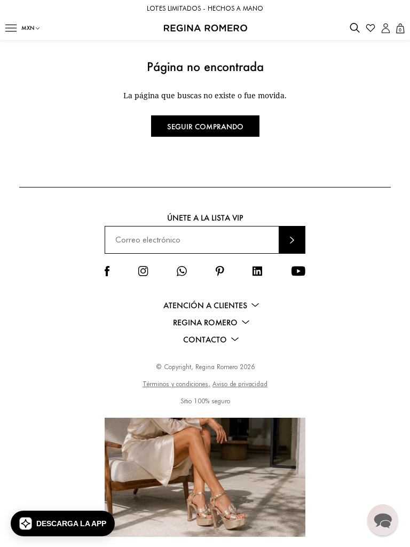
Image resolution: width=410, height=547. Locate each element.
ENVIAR (292, 239)
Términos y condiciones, (176, 384)
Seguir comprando (205, 126)
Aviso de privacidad (239, 384)
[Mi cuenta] (385, 28)
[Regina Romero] (205, 28)
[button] (11, 28)
